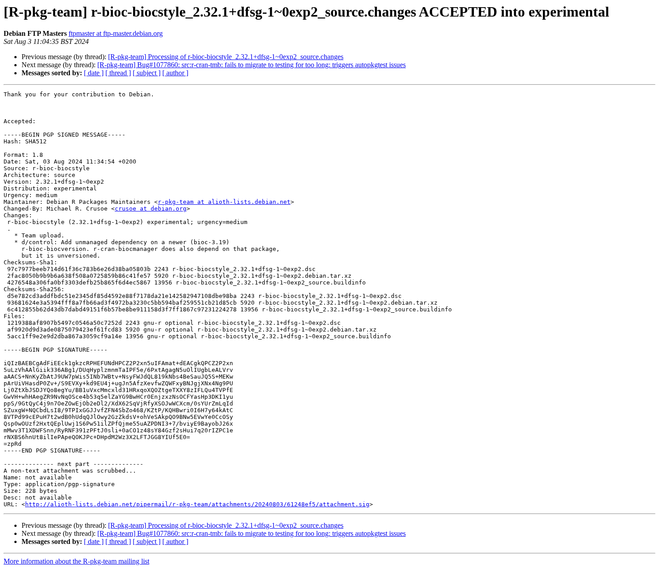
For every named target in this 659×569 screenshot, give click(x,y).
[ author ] (175, 73)
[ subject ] (146, 73)
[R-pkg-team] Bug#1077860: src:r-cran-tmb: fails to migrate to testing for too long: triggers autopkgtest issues (251, 65)
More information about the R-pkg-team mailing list (76, 561)
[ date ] (94, 73)
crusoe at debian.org (150, 208)
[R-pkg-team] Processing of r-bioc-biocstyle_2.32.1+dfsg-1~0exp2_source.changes (225, 56)
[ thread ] (118, 73)
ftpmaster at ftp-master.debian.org (116, 33)
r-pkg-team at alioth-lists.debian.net (224, 201)
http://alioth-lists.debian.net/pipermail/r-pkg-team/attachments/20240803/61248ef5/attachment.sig (197, 504)
